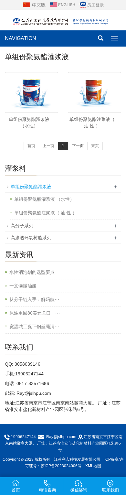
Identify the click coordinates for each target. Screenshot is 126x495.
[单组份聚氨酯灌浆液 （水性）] (31, 92)
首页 (31, 146)
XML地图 (93, 466)
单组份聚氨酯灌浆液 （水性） (44, 199)
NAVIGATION (20, 38)
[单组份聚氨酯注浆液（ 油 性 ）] (94, 92)
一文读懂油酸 (23, 285)
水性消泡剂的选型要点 (32, 272)
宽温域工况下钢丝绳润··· (34, 326)
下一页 (78, 146)
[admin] (91, 4)
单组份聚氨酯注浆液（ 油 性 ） (45, 212)
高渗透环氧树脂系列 (31, 237)
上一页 (48, 146)
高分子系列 (22, 225)
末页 (95, 146)
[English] (62, 4)
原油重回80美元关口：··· (34, 313)
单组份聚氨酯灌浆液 (31, 186)
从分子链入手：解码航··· (34, 299)
